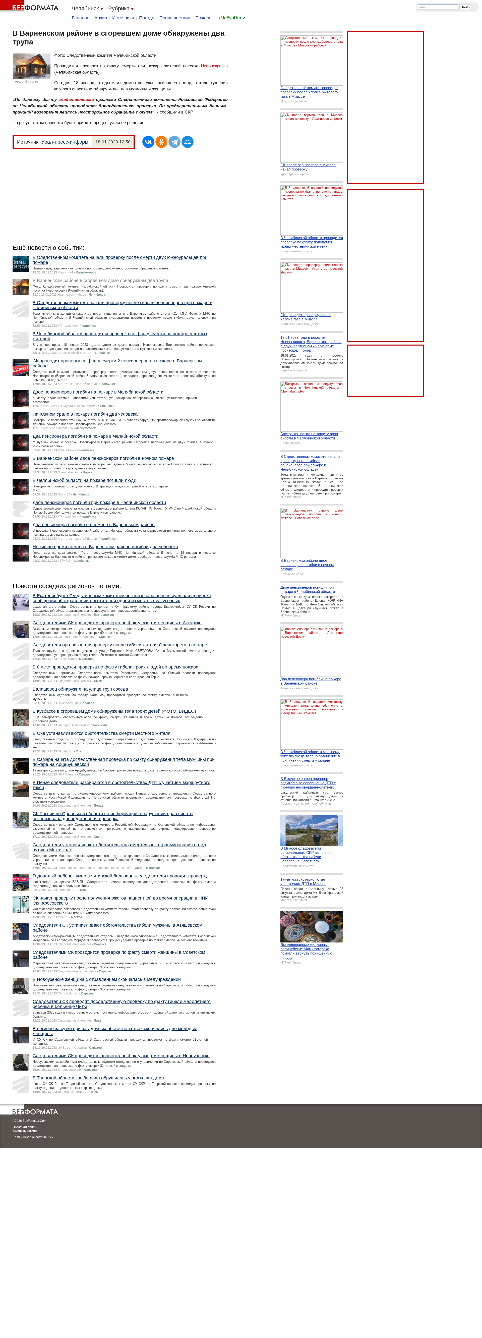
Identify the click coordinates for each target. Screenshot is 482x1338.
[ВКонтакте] (148, 142)
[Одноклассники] (161, 142)
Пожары (203, 17)
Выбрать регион (25, 1131)
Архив (100, 17)
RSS (49, 1137)
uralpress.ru (30, 81)
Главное (80, 17)
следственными (76, 99)
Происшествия (174, 17)
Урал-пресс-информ (64, 142)
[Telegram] (174, 142)
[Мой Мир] (188, 142)
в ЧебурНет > (231, 17)
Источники (123, 17)
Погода (146, 17)
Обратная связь (24, 1127)
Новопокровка (214, 66)
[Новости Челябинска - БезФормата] (30, 6)
